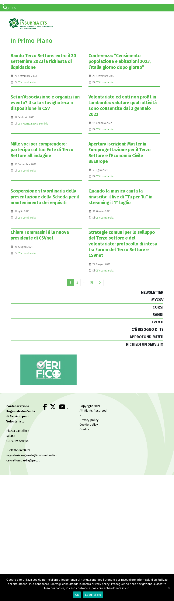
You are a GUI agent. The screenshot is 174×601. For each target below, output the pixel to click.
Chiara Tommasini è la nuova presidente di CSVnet (40, 235)
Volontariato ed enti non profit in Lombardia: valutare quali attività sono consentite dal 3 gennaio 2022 (122, 105)
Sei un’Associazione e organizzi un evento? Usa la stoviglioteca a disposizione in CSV (45, 102)
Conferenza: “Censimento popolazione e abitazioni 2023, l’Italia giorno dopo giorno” (119, 61)
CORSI (158, 307)
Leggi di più (93, 594)
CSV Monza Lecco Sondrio (33, 123)
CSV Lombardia (27, 82)
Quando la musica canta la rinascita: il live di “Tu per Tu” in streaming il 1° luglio (120, 196)
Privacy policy (89, 420)
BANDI (158, 314)
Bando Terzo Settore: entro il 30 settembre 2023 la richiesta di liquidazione (43, 61)
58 (92, 282)
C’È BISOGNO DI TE (147, 329)
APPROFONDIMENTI (146, 337)
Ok (77, 594)
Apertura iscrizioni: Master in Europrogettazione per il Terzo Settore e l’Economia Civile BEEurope (119, 152)
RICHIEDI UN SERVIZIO (144, 344)
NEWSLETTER (152, 292)
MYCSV (157, 300)
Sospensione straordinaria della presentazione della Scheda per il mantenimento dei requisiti (45, 196)
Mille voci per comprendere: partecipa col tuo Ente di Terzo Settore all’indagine (42, 149)
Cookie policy (89, 425)
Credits (84, 429)
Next (100, 283)
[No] (169, 588)
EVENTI (157, 322)
